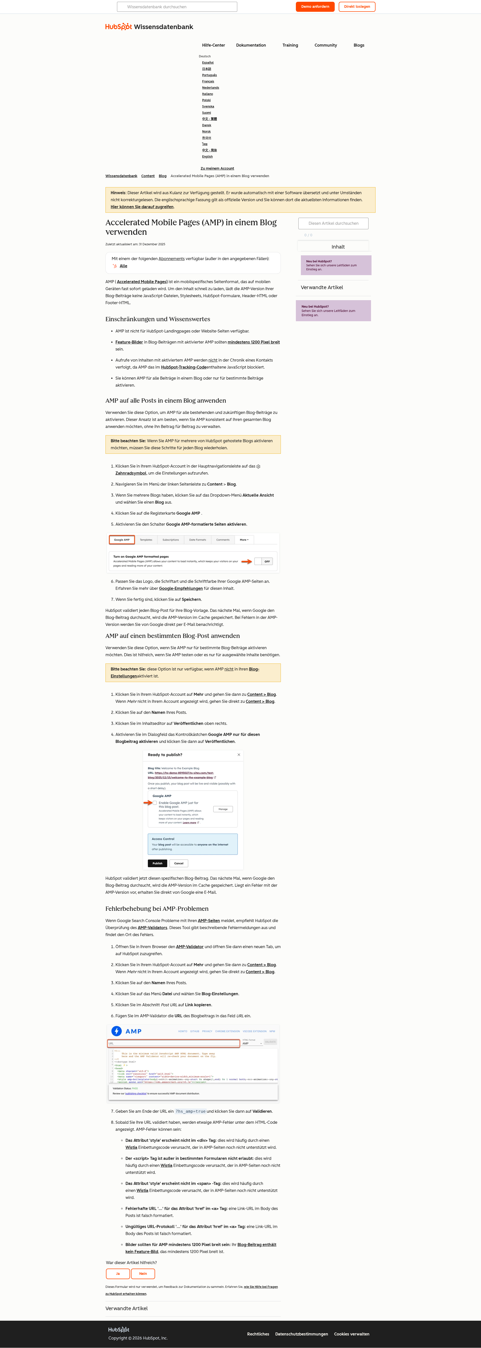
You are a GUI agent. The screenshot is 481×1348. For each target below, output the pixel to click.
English (207, 156)
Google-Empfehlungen (181, 588)
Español (208, 62)
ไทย (204, 144)
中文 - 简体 (209, 150)
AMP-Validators (152, 927)
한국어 (206, 138)
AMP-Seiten (209, 920)
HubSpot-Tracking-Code (183, 367)
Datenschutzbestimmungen (301, 1334)
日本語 (206, 69)
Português (209, 75)
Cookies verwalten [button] (352, 1334)
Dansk (206, 125)
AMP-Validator (190, 946)
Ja (118, 1274)
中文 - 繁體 (209, 119)
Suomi (206, 113)
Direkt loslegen (357, 7)
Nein (143, 1274)
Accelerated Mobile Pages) (142, 281)
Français (208, 81)
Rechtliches (258, 1334)
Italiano (207, 94)
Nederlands (210, 87)
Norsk (206, 131)
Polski (206, 100)
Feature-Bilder (129, 342)
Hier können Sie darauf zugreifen (142, 206)
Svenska (208, 106)
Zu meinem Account (217, 168)
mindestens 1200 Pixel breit (254, 342)
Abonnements (172, 258)
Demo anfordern (315, 7)
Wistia (131, 1147)
